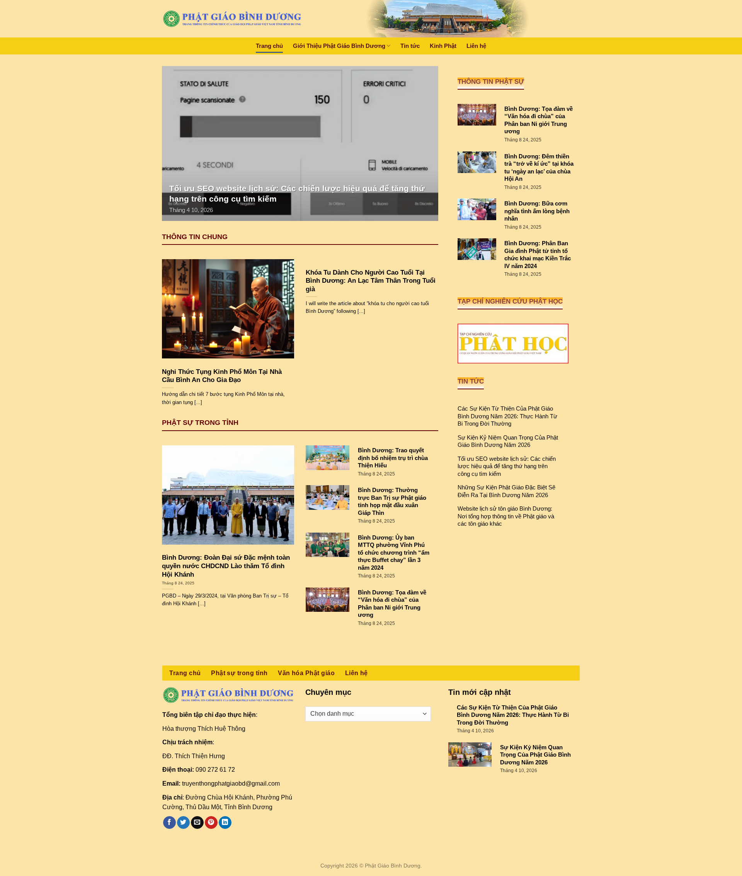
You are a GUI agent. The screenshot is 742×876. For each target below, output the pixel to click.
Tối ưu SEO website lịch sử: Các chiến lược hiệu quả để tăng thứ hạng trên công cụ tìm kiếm (507, 466)
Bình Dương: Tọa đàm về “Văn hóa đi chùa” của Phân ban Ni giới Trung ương (392, 603)
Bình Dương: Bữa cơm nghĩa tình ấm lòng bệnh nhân (537, 211)
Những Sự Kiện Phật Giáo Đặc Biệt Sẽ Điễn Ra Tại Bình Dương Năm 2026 (506, 491)
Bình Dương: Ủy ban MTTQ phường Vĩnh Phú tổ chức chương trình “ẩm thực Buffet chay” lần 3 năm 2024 (393, 552)
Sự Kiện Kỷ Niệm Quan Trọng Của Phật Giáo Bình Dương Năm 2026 (508, 441)
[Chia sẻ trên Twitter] (183, 822)
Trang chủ (269, 45)
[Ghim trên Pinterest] (211, 822)
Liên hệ (476, 45)
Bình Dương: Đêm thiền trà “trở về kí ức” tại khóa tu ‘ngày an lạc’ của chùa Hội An (539, 167)
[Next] (423, 143)
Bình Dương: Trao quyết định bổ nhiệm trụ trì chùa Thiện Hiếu (393, 458)
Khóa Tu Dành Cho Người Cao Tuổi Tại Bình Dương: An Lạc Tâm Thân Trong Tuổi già (371, 281)
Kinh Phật (443, 45)
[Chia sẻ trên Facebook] (169, 822)
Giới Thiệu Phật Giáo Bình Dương (339, 45)
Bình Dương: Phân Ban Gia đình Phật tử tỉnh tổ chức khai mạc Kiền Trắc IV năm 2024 (537, 254)
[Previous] (177, 143)
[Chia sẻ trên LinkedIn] (225, 822)
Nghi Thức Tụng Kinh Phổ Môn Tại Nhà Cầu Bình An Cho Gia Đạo (222, 376)
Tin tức (410, 45)
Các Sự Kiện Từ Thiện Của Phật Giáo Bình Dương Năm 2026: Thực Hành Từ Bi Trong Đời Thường (507, 416)
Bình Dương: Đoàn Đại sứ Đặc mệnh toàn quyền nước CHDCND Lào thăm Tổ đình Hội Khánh (226, 566)
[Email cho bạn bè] (197, 822)
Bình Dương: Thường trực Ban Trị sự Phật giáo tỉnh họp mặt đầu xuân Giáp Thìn (392, 501)
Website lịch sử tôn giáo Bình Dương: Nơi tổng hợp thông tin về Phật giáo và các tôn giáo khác (506, 516)
